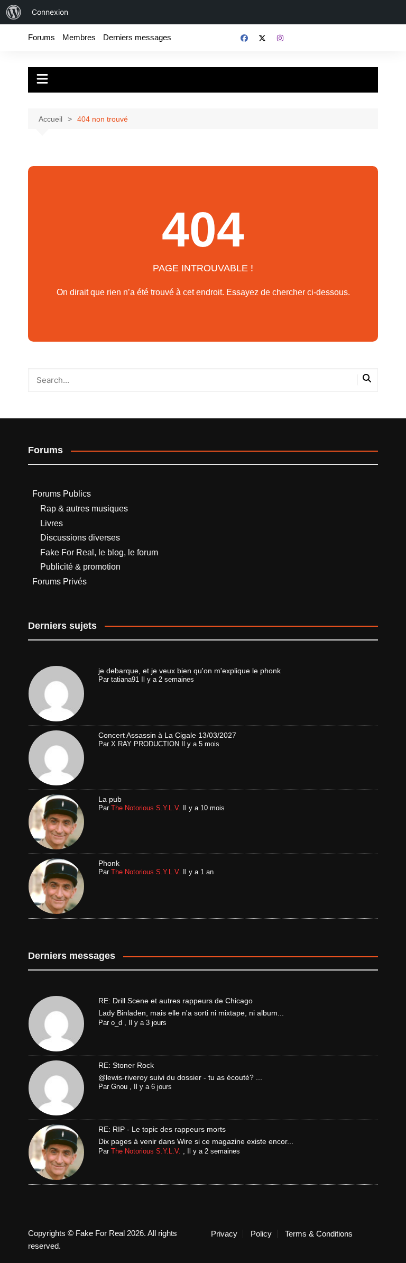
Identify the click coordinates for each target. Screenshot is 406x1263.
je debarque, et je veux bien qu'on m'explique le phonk (189, 670)
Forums (41, 37)
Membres (79, 37)
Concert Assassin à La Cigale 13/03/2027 (167, 735)
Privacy (224, 1234)
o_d (116, 1023)
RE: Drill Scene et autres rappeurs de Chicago (175, 1000)
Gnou (119, 1087)
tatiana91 (125, 679)
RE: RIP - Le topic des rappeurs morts (162, 1129)
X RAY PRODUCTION (145, 744)
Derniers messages (137, 37)
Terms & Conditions (319, 1234)
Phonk (108, 863)
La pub (110, 799)
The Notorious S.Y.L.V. (146, 808)
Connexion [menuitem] (50, 11)
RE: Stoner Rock (126, 1065)
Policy (261, 1234)
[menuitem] (13, 12)
